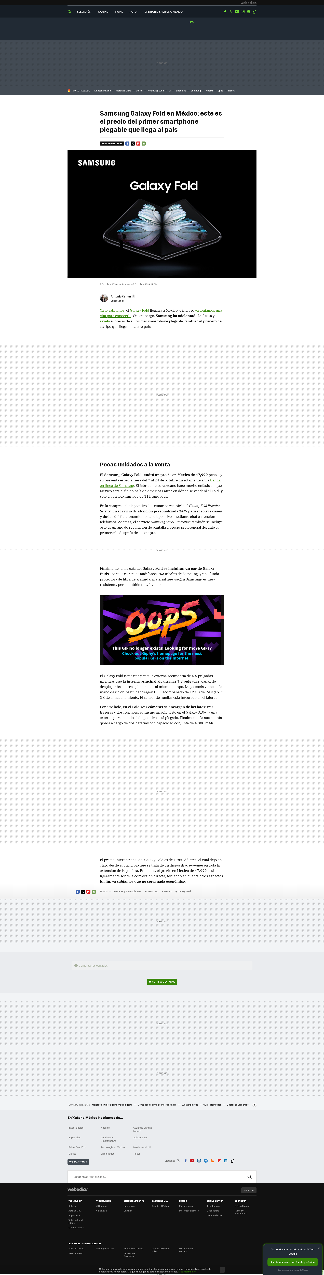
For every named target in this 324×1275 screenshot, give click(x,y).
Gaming (103, 11)
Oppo (220, 90)
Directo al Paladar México (161, 1250)
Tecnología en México (113, 1147)
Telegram (205, 1160)
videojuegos (108, 1153)
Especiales (75, 1137)
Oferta (139, 90)
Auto (133, 11)
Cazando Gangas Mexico (142, 1129)
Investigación (76, 1127)
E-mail (144, 143)
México (168, 891)
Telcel (136, 1153)
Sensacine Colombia (129, 1254)
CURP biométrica (212, 1104)
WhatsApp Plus (190, 1104)
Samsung (196, 90)
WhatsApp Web (155, 90)
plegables (181, 90)
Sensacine (129, 1205)
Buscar (250, 1177)
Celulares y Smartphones (127, 891)
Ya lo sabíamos (112, 310)
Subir (246, 1190)
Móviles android (142, 1147)
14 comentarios (113, 143)
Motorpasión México (186, 1250)
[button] (122, 296)
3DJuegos (101, 1205)
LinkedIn (225, 1160)
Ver (163, 981)
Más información (187, 1271)
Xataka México (76, 1248)
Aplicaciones (140, 1137)
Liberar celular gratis (238, 1104)
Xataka (72, 1205)
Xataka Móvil (75, 1210)
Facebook (225, 12)
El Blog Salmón (242, 1205)
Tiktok (254, 12)
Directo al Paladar (161, 1205)
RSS (212, 1160)
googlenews (249, 12)
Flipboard (138, 143)
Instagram (243, 12)
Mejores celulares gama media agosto (112, 1104)
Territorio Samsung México (163, 11)
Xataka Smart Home (76, 1221)
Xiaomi (209, 90)
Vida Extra (101, 1210)
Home (119, 11)
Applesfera (74, 1215)
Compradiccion (215, 1215)
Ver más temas (78, 1161)
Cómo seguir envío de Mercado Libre (157, 1104)
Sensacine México (133, 1248)
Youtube (237, 12)
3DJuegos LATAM (105, 1248)
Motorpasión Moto (189, 1210)
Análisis (105, 1127)
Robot (231, 90)
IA (170, 90)
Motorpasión (186, 1205)
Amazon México (102, 90)
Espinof (128, 1210)
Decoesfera (213, 1210)
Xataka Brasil (75, 1253)
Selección (84, 11)
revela (105, 321)
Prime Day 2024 (77, 1147)
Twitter (231, 12)
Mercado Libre (123, 90)
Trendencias (213, 1205)
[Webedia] (248, 3)
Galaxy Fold (139, 310)
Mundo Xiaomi (76, 1227)
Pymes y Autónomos (241, 1212)
